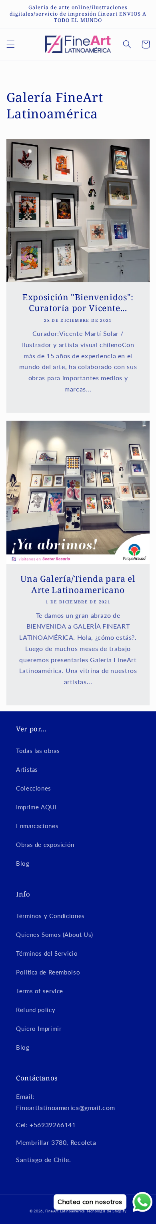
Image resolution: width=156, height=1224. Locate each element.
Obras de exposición (45, 844)
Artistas (27, 769)
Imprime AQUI (36, 807)
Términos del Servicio (47, 953)
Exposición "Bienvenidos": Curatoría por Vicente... (78, 302)
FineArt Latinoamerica (65, 1211)
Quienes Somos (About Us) (54, 934)
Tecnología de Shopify (106, 1211)
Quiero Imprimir (38, 1028)
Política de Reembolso (48, 972)
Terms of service (39, 990)
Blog (23, 863)
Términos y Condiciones (50, 915)
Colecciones (33, 788)
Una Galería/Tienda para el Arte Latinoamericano (77, 584)
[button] (10, 44)
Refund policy (35, 1009)
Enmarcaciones (37, 825)
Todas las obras (38, 750)
